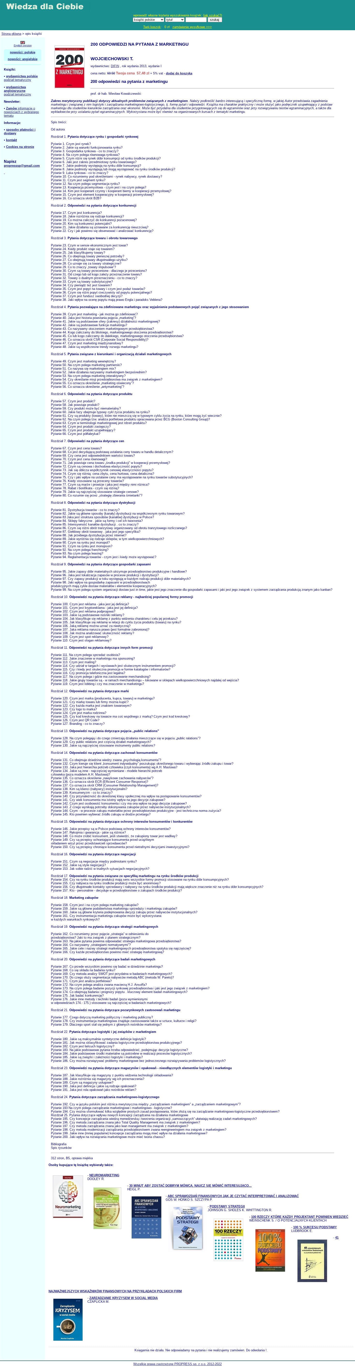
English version (23, 45)
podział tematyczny (17, 80)
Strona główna (11, 34)
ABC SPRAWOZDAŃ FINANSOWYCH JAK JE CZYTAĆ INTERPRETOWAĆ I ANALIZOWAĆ (233, 1196)
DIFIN (115, 66)
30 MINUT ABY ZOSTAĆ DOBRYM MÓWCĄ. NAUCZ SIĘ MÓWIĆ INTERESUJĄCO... (190, 1185)
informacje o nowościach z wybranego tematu (21, 112)
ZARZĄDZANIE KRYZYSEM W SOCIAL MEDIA (123, 1298)
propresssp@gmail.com (22, 165)
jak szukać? (212, 15)
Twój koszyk (152, 27)
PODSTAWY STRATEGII (227, 1206)
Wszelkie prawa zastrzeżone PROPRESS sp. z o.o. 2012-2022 (177, 1364)
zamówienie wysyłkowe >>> (192, 27)
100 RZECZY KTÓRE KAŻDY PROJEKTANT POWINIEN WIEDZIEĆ (299, 1217)
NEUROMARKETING (104, 1175)
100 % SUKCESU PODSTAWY (315, 1227)
